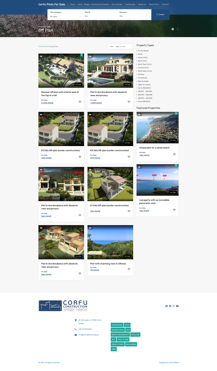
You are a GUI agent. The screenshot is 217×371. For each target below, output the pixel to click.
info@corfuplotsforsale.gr (89, 335)
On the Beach (143, 51)
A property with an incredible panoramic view (154, 202)
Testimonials (130, 4)
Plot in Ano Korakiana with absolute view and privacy (108, 94)
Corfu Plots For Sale (51, 4)
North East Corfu (144, 64)
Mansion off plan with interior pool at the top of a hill (60, 94)
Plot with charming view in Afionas (108, 263)
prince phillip (131, 344)
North (140, 54)
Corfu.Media (174, 363)
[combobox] (64, 17)
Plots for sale (123, 339)
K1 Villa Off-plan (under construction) (109, 205)
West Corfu (142, 61)
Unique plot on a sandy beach (154, 147)
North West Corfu (145, 71)
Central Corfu (143, 68)
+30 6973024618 (85, 329)
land (128, 330)
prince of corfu (118, 344)
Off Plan (141, 74)
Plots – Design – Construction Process (93, 4)
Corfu (127, 325)
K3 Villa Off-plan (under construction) (60, 150)
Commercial (142, 78)
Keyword (123, 12)
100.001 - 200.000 (145, 91)
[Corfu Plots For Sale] (62, 306)
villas (114, 349)
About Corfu (154, 4)
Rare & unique (143, 81)
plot (113, 339)
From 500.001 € (144, 102)
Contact (165, 4)
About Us (142, 4)
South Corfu (143, 58)
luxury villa (135, 335)
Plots (73, 4)
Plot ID (87, 12)
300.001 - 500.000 (145, 98)
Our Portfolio (117, 4)
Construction (117, 325)
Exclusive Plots (118, 330)
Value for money (144, 85)
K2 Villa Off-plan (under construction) (109, 150)
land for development (120, 335)
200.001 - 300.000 (145, 95)
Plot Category (55, 12)
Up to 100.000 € (144, 88)
